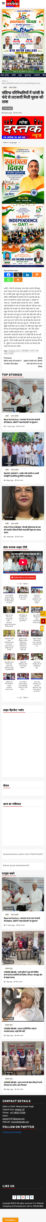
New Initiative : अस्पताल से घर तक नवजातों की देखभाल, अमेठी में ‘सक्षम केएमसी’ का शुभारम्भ (22, 420)
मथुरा (20, 75)
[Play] (43, 621)
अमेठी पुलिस (25, 351)
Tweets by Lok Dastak (12, 1132)
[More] (18, 279)
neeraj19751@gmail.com (14, 1119)
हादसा (11, 353)
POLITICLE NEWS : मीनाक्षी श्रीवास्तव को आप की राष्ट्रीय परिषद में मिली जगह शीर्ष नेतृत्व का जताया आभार (22, 530)
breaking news (14, 351)
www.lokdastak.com (20, 1122)
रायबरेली (37, 75)
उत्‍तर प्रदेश (5, 75)
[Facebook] (8, 274)
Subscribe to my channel (24, 577)
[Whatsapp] (8, 279)
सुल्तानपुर (28, 75)
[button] (26, 583)
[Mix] (36, 274)
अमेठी (13, 75)
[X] (18, 274)
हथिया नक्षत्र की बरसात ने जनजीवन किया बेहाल (12, 361)
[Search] (42, 628)
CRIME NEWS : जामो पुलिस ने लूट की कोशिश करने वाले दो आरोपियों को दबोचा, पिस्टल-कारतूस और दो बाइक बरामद (23, 975)
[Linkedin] (27, 274)
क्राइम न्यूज (9, 968)
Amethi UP (20, 1109)
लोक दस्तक (18, 113)
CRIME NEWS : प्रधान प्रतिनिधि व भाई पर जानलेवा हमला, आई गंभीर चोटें (20, 1029)
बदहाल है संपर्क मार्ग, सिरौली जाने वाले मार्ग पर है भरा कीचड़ (33, 362)
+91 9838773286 (17, 1112)
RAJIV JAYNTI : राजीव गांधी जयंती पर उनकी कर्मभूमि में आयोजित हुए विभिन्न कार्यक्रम (21, 474)
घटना (32, 351)
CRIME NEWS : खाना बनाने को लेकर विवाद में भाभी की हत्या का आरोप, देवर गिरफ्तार (23, 1083)
